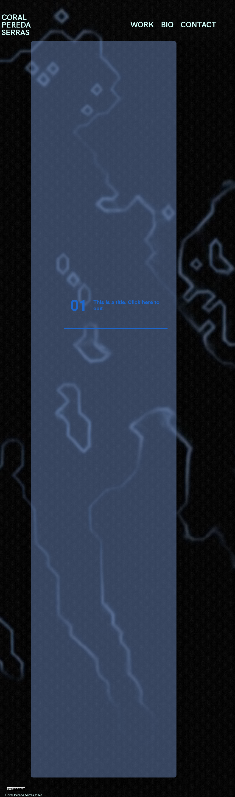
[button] (142, 25)
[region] (24, 25)
